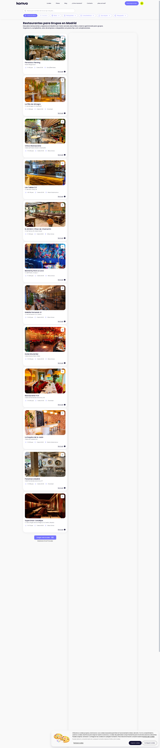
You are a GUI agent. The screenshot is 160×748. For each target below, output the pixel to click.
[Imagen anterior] (27, 47)
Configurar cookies (149, 743)
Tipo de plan (104, 15)
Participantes (70, 15)
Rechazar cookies (78, 743)
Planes (58, 3)
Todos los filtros (31, 15)
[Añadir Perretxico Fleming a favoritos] (62, 38)
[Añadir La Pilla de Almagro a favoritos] (62, 80)
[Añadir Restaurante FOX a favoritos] (62, 371)
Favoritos (44, 15)
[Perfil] (142, 3)
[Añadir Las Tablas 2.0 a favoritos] (62, 163)
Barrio (55, 15)
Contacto (90, 3)
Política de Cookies (148, 737)
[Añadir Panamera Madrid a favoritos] (62, 455)
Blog (66, 3)
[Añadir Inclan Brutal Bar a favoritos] (62, 330)
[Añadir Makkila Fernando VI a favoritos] (62, 288)
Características (87, 15)
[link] (45, 54)
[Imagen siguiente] (62, 47)
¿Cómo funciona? (77, 3)
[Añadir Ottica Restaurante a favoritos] (62, 122)
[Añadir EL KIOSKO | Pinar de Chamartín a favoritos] (62, 205)
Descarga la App (132, 3)
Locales (49, 3)
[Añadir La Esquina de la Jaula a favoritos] (62, 413)
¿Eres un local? (101, 3)
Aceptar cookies (135, 743)
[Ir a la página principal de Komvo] (22, 3)
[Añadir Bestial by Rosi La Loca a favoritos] (62, 246)
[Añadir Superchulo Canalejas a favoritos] (62, 496)
